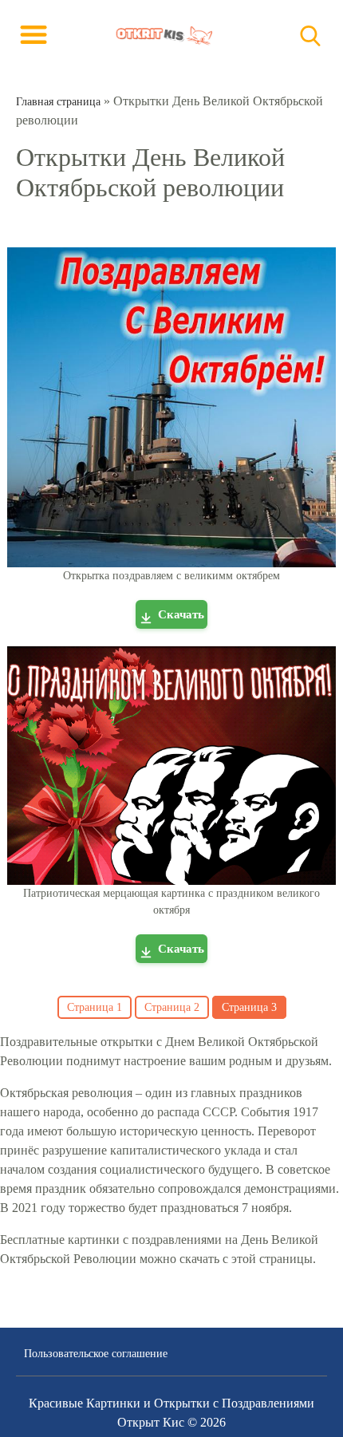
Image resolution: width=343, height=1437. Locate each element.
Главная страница (58, 102)
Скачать (181, 614)
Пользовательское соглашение (96, 1354)
